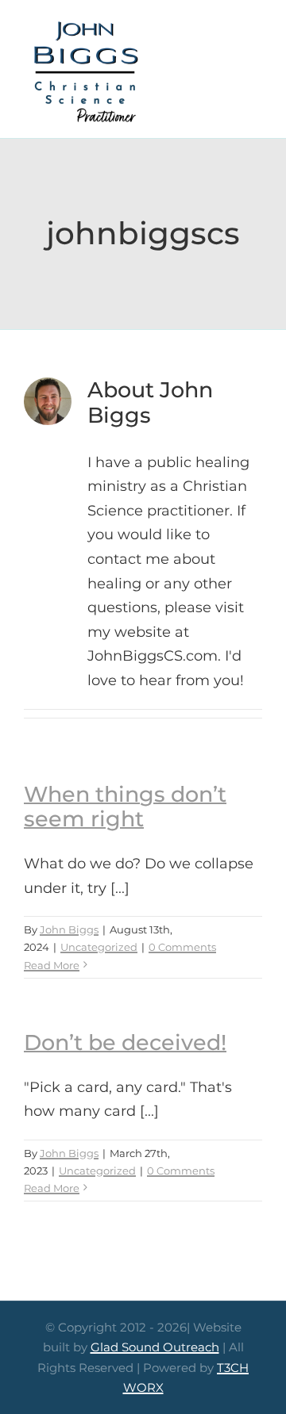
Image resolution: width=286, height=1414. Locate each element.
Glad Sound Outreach (155, 1347)
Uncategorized (98, 947)
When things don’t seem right (125, 806)
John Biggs (69, 929)
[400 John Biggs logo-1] (85, 23)
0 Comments (182, 947)
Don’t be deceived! (125, 1042)
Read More (51, 965)
